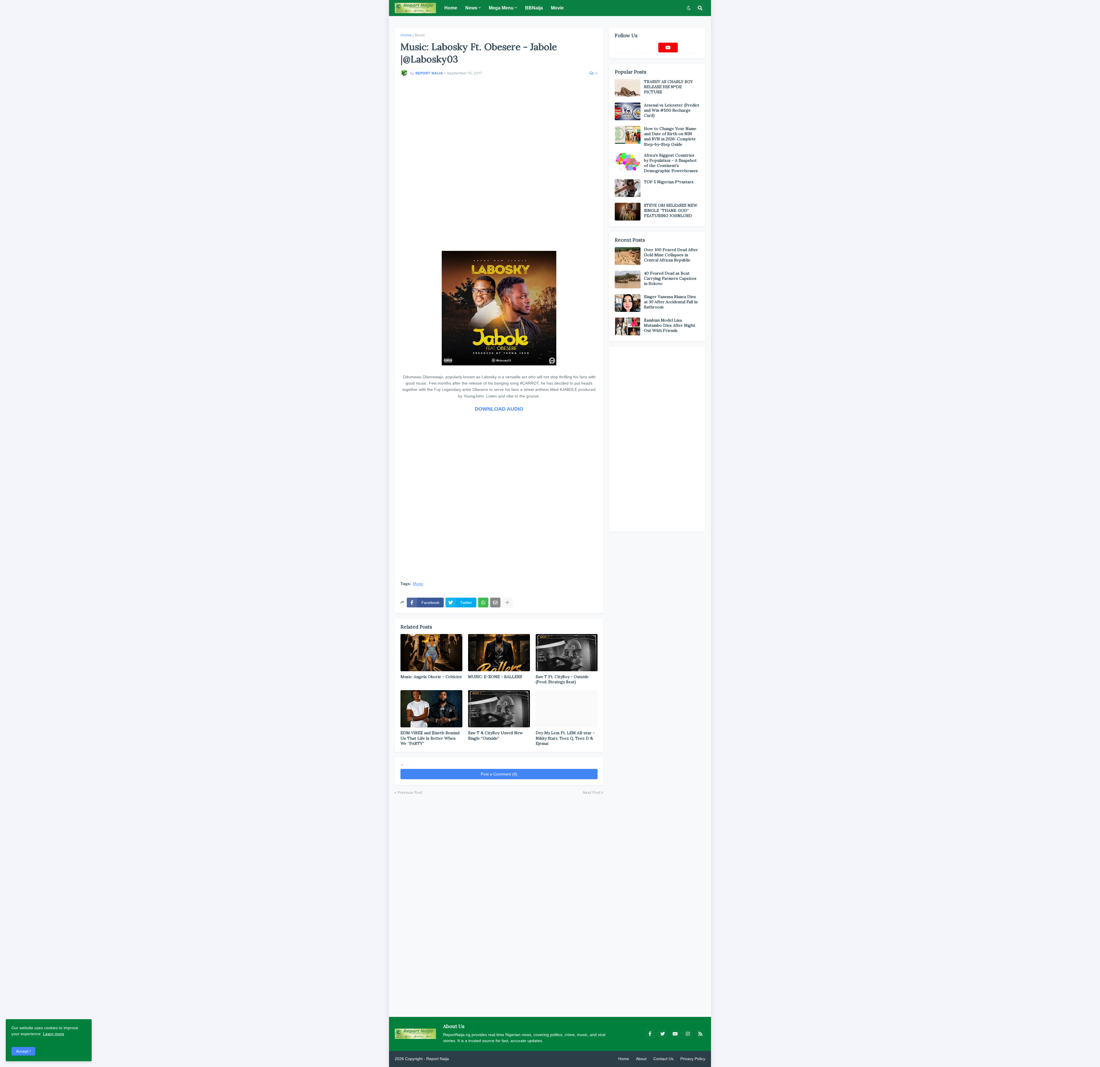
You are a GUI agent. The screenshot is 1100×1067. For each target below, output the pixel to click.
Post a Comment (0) (499, 774)
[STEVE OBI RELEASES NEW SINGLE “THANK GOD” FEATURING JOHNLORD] (628, 212)
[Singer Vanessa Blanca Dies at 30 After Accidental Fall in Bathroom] (628, 303)
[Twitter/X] (646, 47)
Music (420, 35)
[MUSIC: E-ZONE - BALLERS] (499, 652)
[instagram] (688, 1034)
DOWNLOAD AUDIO (499, 409)
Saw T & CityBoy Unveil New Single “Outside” (495, 735)
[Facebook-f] (624, 47)
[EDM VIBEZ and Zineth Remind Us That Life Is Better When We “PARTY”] (431, 708)
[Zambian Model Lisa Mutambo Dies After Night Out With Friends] (628, 326)
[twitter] (662, 1034)
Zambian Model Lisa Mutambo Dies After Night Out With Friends (669, 325)
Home (405, 35)
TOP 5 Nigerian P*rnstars (669, 181)
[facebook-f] (650, 1034)
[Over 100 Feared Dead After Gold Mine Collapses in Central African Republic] (628, 256)
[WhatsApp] (483, 602)
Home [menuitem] (450, 7)
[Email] (495, 602)
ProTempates (462, 1058)
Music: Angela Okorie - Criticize (431, 676)
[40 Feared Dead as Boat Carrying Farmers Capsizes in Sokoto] (628, 279)
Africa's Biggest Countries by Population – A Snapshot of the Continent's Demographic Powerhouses (671, 163)
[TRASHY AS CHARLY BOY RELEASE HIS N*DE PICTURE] (628, 88)
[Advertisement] (499, 167)
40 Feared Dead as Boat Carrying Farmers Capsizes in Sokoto (670, 278)
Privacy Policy (692, 1058)
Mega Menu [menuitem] (501, 7)
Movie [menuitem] (557, 7)
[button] (688, 8)
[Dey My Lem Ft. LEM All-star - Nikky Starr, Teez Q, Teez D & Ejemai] (567, 708)
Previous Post (410, 792)
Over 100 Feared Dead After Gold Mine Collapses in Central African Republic (671, 255)
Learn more (53, 1033)
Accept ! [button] (23, 1051)
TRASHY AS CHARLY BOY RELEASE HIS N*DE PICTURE (668, 87)
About (641, 1058)
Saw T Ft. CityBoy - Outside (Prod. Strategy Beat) (562, 679)
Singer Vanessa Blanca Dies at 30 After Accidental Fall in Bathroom (671, 302)
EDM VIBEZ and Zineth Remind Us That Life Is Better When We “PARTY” (429, 738)
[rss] (700, 1034)
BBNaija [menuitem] (534, 7)
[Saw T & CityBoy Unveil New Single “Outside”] (499, 708)
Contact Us (663, 1058)
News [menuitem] (471, 7)
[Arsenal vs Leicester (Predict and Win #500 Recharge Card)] (628, 111)
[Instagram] (690, 47)
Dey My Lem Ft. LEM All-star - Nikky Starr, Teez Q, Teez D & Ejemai (565, 738)
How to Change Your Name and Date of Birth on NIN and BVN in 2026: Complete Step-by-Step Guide (670, 136)
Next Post (591, 792)
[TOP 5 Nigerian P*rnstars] (628, 188)
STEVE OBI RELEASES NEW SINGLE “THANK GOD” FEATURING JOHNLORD (670, 210)
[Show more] (507, 602)
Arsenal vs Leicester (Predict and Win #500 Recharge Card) (671, 110)
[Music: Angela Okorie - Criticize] (431, 652)
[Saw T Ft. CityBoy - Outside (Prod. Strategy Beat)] (567, 652)
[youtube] (668, 47)
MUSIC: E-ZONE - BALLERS (495, 676)
